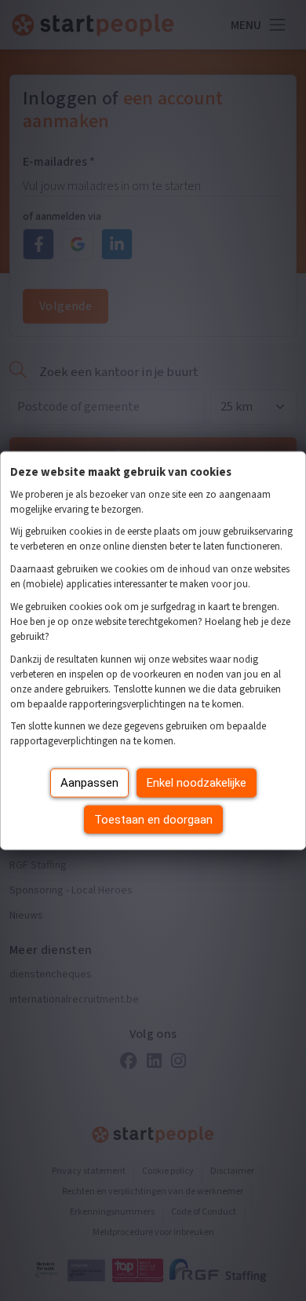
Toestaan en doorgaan (153, 819)
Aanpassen (89, 783)
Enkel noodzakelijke (196, 783)
